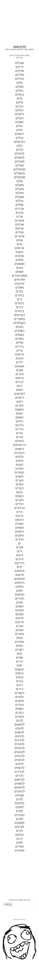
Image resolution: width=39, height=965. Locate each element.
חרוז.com (19, 46)
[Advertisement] (19, 25)
